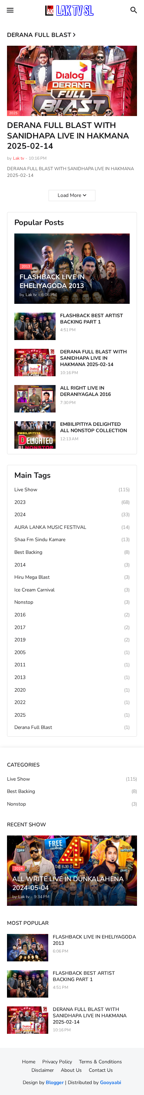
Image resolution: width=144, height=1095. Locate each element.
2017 (72, 627)
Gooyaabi (110, 1082)
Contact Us (101, 1070)
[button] (9, 11)
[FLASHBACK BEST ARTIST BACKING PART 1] (35, 326)
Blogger (55, 1082)
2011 (72, 664)
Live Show (72, 489)
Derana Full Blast (72, 727)
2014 (72, 565)
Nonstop (72, 602)
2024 (72, 514)
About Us (71, 1070)
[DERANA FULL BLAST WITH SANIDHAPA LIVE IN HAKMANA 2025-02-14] (35, 362)
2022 (72, 702)
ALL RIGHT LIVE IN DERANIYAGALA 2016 (85, 391)
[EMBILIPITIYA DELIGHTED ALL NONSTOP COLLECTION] (35, 435)
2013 (72, 677)
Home (28, 1061)
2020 (72, 690)
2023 (72, 502)
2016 (72, 614)
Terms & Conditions (100, 1061)
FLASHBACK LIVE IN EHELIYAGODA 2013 (94, 940)
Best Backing (72, 552)
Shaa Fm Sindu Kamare (72, 539)
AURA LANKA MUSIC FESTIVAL (72, 527)
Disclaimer (42, 1070)
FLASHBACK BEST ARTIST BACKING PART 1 (91, 319)
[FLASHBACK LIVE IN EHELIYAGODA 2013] (27, 947)
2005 (72, 652)
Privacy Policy (57, 1061)
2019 (72, 639)
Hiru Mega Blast (72, 577)
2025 (72, 715)
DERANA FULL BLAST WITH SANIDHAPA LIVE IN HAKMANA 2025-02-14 (68, 136)
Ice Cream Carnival (72, 590)
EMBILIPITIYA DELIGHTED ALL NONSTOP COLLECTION (93, 427)
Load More (69, 195)
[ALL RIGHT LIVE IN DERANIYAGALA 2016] (35, 398)
